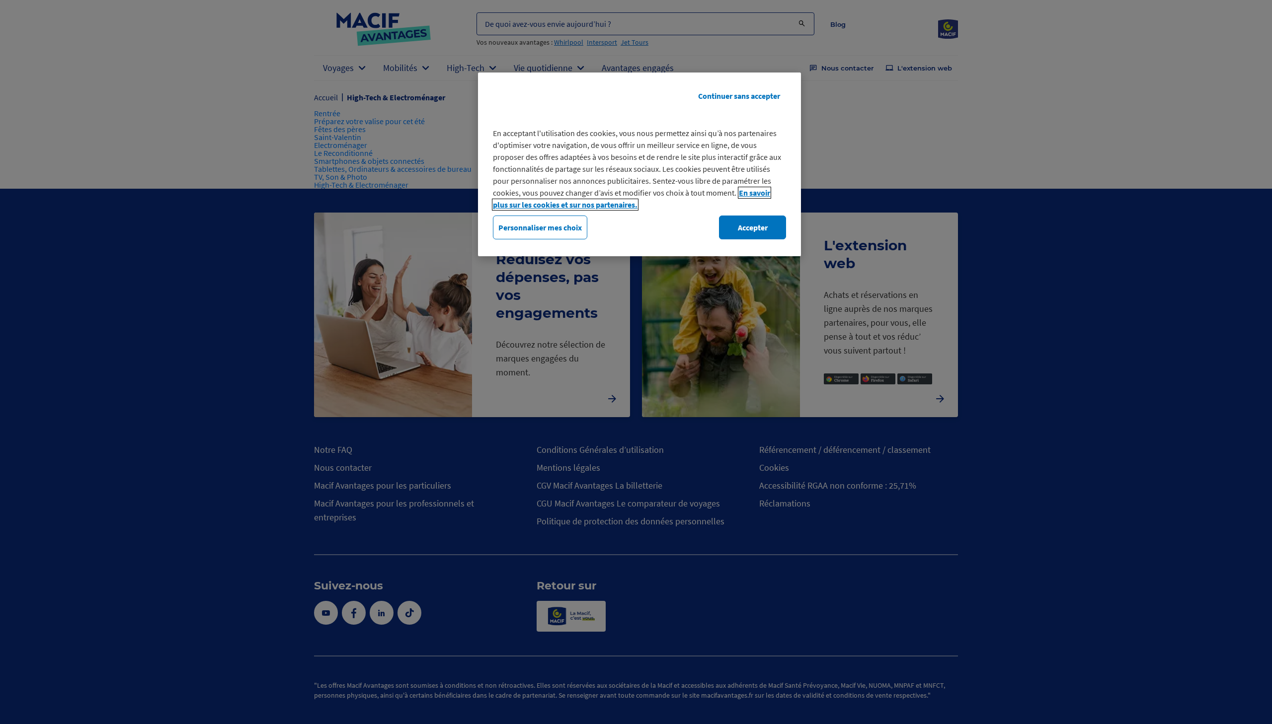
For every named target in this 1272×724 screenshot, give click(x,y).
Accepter (753, 227)
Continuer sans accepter (739, 96)
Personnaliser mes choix (540, 227)
